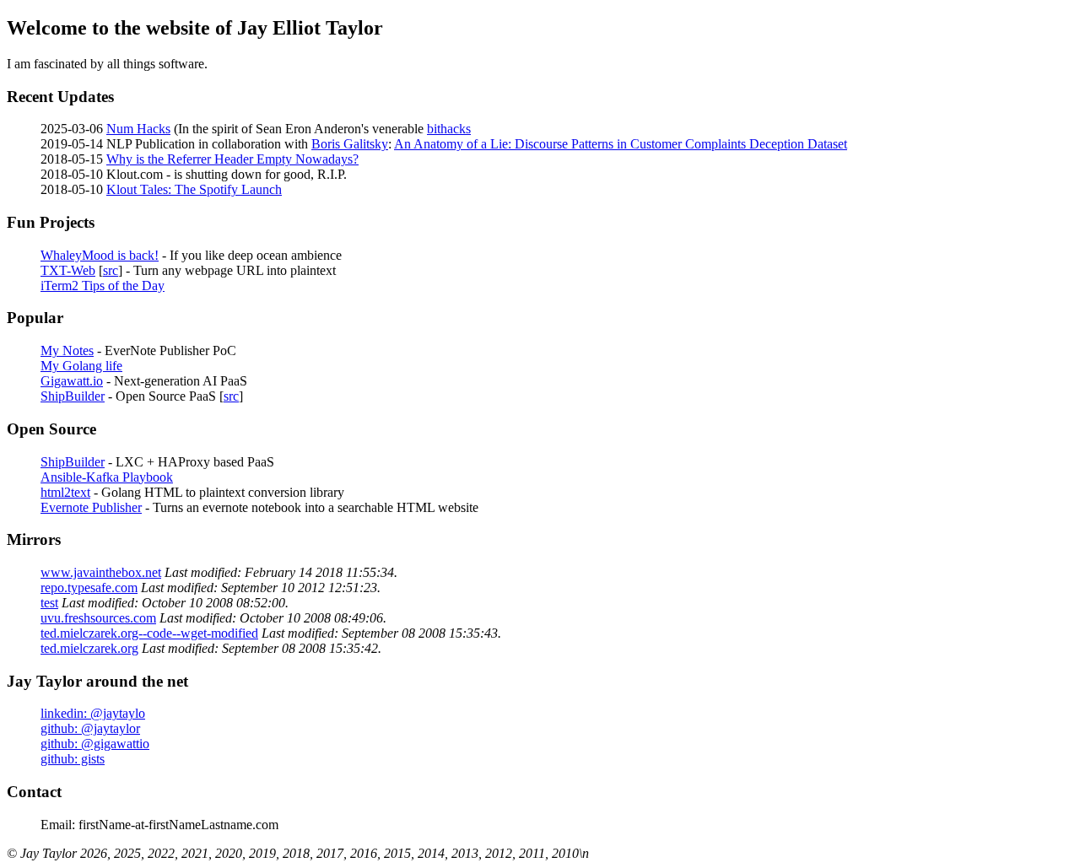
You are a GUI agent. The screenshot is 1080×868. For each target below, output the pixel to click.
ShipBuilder (72, 396)
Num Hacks (138, 128)
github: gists (72, 759)
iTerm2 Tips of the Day (102, 285)
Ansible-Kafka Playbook (106, 477)
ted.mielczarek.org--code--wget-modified (149, 633)
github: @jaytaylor (90, 728)
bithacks (449, 128)
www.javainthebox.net (100, 572)
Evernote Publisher (91, 507)
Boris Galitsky (349, 144)
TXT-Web (67, 270)
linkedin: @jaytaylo (92, 713)
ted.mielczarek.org (89, 648)
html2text (65, 492)
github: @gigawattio (94, 743)
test (49, 603)
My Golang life (81, 366)
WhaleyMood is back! (99, 255)
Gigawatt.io (71, 381)
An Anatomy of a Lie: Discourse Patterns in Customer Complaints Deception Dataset (620, 144)
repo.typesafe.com (89, 587)
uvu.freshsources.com (98, 618)
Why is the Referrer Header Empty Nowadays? (232, 159)
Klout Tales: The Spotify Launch (194, 189)
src (110, 270)
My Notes (67, 350)
